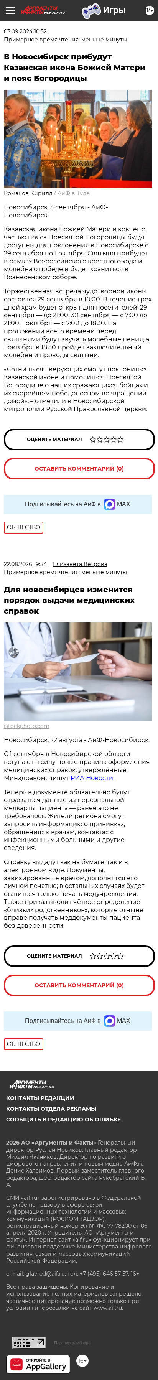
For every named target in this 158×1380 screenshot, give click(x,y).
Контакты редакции (40, 1098)
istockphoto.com (26, 726)
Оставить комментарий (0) (79, 468)
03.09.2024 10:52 (25, 31)
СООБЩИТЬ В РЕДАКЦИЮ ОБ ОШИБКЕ (63, 1119)
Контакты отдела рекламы (51, 1108)
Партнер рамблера (72, 1342)
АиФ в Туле (74, 193)
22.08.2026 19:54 (25, 564)
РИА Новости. (92, 778)
